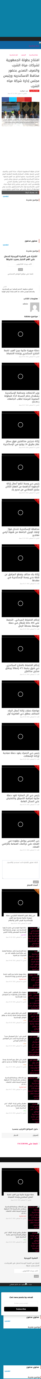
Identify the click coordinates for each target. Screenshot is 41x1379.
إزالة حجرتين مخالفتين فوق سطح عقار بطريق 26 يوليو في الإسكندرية (21, 442)
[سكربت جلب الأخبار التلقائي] (18, 1284)
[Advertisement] (20, 18)
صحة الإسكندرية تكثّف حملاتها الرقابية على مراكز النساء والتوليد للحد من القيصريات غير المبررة (14, 953)
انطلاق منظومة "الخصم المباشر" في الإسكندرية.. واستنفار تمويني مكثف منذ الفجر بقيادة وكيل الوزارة (18, 290)
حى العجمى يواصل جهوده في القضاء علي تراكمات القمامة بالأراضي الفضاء (20, 844)
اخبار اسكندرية (14, 55)
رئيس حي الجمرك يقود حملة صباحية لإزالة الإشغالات (21, 754)
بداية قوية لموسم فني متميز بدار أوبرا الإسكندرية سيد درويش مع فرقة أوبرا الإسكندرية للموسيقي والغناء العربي (14, 930)
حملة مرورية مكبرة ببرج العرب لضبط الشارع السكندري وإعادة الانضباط (21, 352)
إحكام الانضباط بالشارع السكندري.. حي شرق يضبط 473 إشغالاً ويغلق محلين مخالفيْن (22, 668)
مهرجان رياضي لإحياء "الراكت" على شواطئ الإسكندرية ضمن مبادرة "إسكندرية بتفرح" (15, 1105)
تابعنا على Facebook (28, 1143)
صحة (25, 958)
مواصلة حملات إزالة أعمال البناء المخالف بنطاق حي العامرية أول (23, 712)
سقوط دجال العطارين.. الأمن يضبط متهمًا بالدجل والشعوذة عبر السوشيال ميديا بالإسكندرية (14, 994)
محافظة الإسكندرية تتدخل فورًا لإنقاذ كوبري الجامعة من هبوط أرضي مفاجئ (20, 532)
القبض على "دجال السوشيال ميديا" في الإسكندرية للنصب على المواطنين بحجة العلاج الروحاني (14, 1038)
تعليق (36, 882)
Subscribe (21, 1309)
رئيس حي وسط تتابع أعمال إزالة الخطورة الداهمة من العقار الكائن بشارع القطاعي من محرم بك (22, 486)
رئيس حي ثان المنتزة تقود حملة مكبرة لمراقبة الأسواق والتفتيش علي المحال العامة (22, 798)
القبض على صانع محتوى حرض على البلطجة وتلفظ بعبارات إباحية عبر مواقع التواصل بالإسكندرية (14, 1015)
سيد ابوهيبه (24, 91)
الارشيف (23, 55)
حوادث (24, 999)
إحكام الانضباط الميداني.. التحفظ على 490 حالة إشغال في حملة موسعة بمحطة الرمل (22, 623)
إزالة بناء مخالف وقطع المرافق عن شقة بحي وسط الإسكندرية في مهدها (22, 577)
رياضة (24, 1110)
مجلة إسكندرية (33, 55)
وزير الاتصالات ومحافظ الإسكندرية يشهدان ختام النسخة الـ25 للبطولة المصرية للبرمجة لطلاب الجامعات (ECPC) (21, 397)
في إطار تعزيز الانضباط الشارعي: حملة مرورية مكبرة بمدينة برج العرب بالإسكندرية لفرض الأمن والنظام (20, 918)
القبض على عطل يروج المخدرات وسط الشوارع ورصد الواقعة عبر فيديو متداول (14, 1060)
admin (25, 303)
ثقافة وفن (23, 934)
